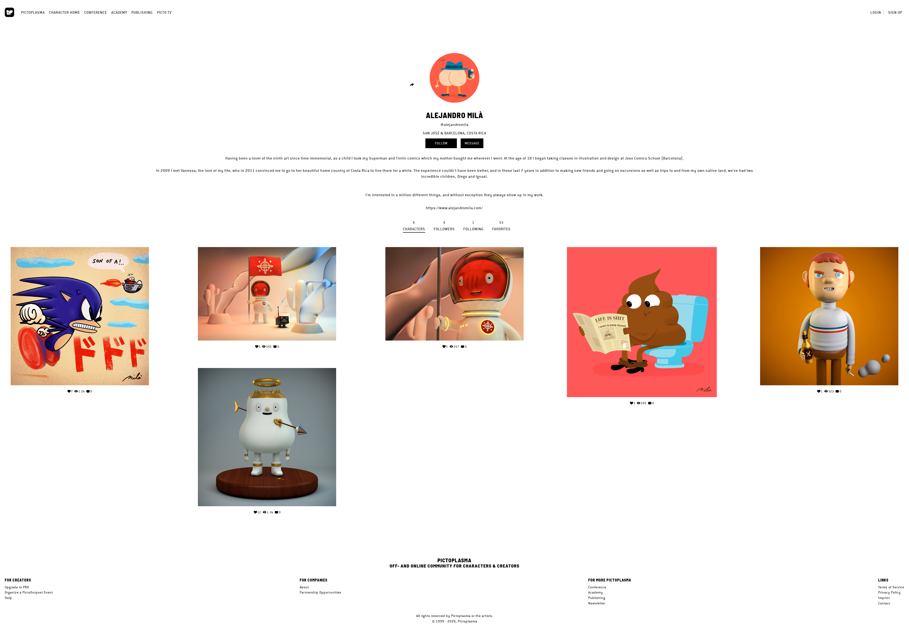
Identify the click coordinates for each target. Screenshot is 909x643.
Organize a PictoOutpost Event (29, 592)
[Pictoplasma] (9, 12)
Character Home (64, 12)
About (304, 587)
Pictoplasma (33, 12)
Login (875, 12)
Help (8, 598)
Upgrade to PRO (17, 587)
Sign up (895, 12)
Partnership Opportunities (320, 592)
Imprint (884, 598)
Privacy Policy (889, 592)
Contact (884, 603)
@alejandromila (454, 124)
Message (472, 143)
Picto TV (164, 12)
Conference (95, 12)
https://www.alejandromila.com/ (454, 207)
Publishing (142, 12)
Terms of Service (891, 587)
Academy (119, 12)
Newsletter (596, 603)
